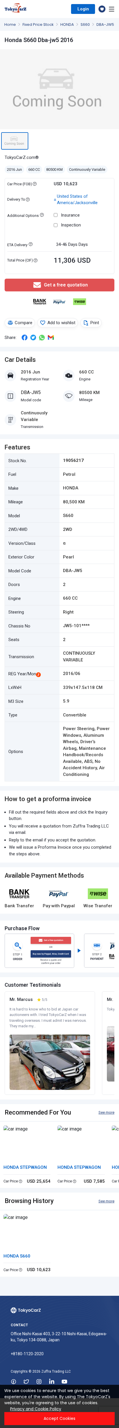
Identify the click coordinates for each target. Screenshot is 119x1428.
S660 (86, 24)
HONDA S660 (16, 1256)
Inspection (71, 225)
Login (83, 9)
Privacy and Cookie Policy (35, 1409)
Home (10, 24)
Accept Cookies (59, 1418)
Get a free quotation (66, 285)
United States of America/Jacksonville (77, 200)
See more (106, 1112)
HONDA (67, 24)
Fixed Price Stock (39, 24)
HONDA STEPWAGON (25, 1167)
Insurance (70, 215)
